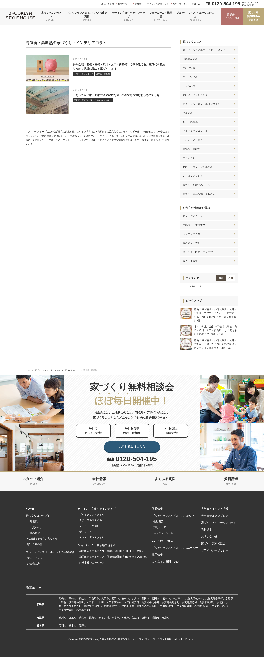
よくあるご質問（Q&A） (167, 561)
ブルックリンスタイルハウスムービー (175, 547)
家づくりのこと (192, 41)
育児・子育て (190, 261)
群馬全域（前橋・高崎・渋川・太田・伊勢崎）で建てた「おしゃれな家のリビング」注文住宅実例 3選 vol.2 (215, 344)
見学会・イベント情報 (232, 16)
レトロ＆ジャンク (193, 175)
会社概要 (158, 521)
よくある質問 (107, 4)
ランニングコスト (193, 234)
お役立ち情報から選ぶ (196, 207)
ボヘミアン (189, 157)
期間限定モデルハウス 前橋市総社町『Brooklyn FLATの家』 (114, 556)
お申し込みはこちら (132, 446)
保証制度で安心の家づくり (42, 538)
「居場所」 (33, 521)
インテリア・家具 (193, 139)
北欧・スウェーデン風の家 (198, 166)
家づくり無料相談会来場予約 (253, 16)
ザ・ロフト (85, 531)
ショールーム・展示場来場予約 (97, 545)
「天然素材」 (34, 527)
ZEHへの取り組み (163, 540)
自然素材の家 (190, 58)
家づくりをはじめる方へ (196, 184)
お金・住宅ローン (193, 216)
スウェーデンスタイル (91, 537)
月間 (230, 278)
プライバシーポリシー (214, 550)
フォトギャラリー (37, 558)
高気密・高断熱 (191, 148)
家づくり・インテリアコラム (186, 4)
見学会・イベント (182, 651)
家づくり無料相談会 (213, 543)
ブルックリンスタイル (195, 130)
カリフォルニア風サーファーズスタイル (205, 49)
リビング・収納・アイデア (198, 252)
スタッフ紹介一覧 (163, 532)
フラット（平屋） (89, 525)
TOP (28, 370)
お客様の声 (33, 563)
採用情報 (157, 554)
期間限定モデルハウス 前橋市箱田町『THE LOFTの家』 (111, 551)
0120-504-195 (226, 3)
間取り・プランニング (195, 94)
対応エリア (159, 527)
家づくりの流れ (36, 544)
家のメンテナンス (193, 243)
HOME (30, 508)
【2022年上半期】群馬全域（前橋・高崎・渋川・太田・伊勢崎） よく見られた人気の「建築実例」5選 (215, 330)
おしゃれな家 (190, 121)
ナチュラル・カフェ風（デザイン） (203, 103)
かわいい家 (189, 67)
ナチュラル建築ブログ (158, 4)
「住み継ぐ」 (34, 532)
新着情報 (157, 508)
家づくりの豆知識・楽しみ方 (199, 193)
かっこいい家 (190, 76)
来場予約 (233, 651)
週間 (221, 278)
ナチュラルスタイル (90, 520)
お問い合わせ (124, 4)
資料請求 (139, 4)
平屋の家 (188, 112)
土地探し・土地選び (194, 225)
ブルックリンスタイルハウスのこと (173, 515)
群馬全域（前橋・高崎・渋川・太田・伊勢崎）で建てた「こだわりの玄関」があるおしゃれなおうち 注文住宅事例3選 (215, 315)
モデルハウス (190, 85)
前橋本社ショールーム (91, 562)
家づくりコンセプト (38, 515)
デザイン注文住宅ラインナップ (97, 508)
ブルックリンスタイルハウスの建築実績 (50, 552)
